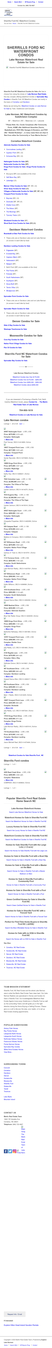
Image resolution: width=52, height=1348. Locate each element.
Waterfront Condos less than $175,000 (26, 377)
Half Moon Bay (11, 177)
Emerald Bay (10, 253)
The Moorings (11, 211)
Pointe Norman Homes (12, 1044)
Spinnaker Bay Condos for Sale (15, 360)
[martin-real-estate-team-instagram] (14, 1152)
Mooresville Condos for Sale (26, 335)
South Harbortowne (13, 277)
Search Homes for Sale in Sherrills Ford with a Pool (26, 894)
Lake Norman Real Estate (36, 94)
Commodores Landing (14, 149)
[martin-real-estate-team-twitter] (10, 1152)
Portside (9, 274)
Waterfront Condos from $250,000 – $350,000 (26, 382)
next (20, 424)
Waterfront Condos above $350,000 (26, 385)
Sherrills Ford (8, 1083)
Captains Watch (11, 257)
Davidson (26, 102)
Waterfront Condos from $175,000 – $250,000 (26, 379)
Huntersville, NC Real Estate (16, 951)
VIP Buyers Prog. (30, 2)
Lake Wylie (8, 1096)
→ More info (8, 439)
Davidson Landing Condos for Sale (17, 246)
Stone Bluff (10, 284)
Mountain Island (9, 1099)
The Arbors (10, 208)
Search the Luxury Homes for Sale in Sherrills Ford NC (26, 830)
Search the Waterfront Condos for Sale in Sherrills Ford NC (26, 839)
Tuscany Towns (11, 215)
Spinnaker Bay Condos (12, 1047)
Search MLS (18, 2)
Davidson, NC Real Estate (15, 957)
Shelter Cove (11, 205)
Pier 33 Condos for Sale (13, 347)
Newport (9, 264)
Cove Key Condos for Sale (13, 339)
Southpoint (10, 280)
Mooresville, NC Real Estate (16, 961)
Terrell (6, 1089)
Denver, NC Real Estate (14, 954)
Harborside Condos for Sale (14, 164)
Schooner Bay (11, 156)
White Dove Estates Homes (13, 1049)
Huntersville (8, 1078)
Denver (6, 1075)
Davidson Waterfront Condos (26, 229)
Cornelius (16, 102)
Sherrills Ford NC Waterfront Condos (19, 20)
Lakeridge (9, 180)
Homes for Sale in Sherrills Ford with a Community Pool (26, 885)
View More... (8, 1052)
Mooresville (8, 1081)
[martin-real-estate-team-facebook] (6, 1152)
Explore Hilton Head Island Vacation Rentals (21, 1325)
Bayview (9, 198)
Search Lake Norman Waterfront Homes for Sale (26, 812)
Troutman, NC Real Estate (15, 967)
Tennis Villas (10, 287)
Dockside (9, 201)
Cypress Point (11, 152)
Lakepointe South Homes (13, 1036)
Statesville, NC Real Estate (16, 964)
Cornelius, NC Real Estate (15, 947)
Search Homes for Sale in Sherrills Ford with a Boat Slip (26, 860)
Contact (40, 2)
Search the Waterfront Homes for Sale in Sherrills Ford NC (26, 821)
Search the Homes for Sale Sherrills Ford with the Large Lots (26, 850)
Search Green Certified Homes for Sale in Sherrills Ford (26, 905)
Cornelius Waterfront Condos (26, 141)
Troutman (7, 1091)
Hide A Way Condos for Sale (14, 325)
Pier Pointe (10, 270)
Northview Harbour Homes (13, 1039)
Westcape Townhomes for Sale (15, 329)
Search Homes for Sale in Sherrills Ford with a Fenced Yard (26, 916)
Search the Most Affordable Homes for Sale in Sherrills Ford (26, 928)
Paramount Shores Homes (13, 1041)
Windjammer (10, 290)
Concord (7, 1067)
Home (9, 2)
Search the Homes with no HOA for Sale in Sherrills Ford (26, 939)
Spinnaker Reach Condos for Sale (16, 308)
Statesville (7, 1086)
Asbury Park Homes (11, 1028)
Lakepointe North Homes (12, 1033)
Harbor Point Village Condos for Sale (18, 343)
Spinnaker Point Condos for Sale (16, 296)
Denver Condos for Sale (26, 321)
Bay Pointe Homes (10, 1031)
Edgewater (10, 250)
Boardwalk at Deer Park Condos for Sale (19, 233)
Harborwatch (10, 260)
